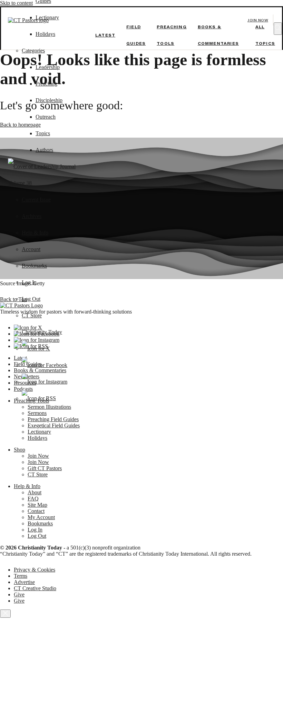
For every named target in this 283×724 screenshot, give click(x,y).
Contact (36, 511)
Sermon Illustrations (49, 407)
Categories (33, 50)
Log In (29, 282)
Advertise (24, 582)
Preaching (46, 84)
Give (19, 594)
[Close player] (5, 613)
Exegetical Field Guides (54, 425)
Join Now (257, 20)
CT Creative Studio (35, 588)
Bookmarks (34, 266)
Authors (44, 150)
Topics (43, 133)
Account (31, 249)
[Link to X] (36, 348)
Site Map (37, 505)
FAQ (33, 499)
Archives (31, 216)
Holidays (45, 34)
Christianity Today (42, 332)
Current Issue (36, 199)
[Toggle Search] (278, 28)
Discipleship (49, 100)
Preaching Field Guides (53, 419)
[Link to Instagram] (44, 382)
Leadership (48, 67)
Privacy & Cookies (34, 570)
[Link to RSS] (39, 398)
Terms (20, 576)
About (34, 492)
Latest (105, 35)
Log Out (31, 299)
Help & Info (35, 233)
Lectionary (39, 432)
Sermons (37, 413)
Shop (19, 450)
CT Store (32, 315)
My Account (41, 517)
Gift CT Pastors (45, 468)
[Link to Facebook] (44, 365)
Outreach (46, 117)
